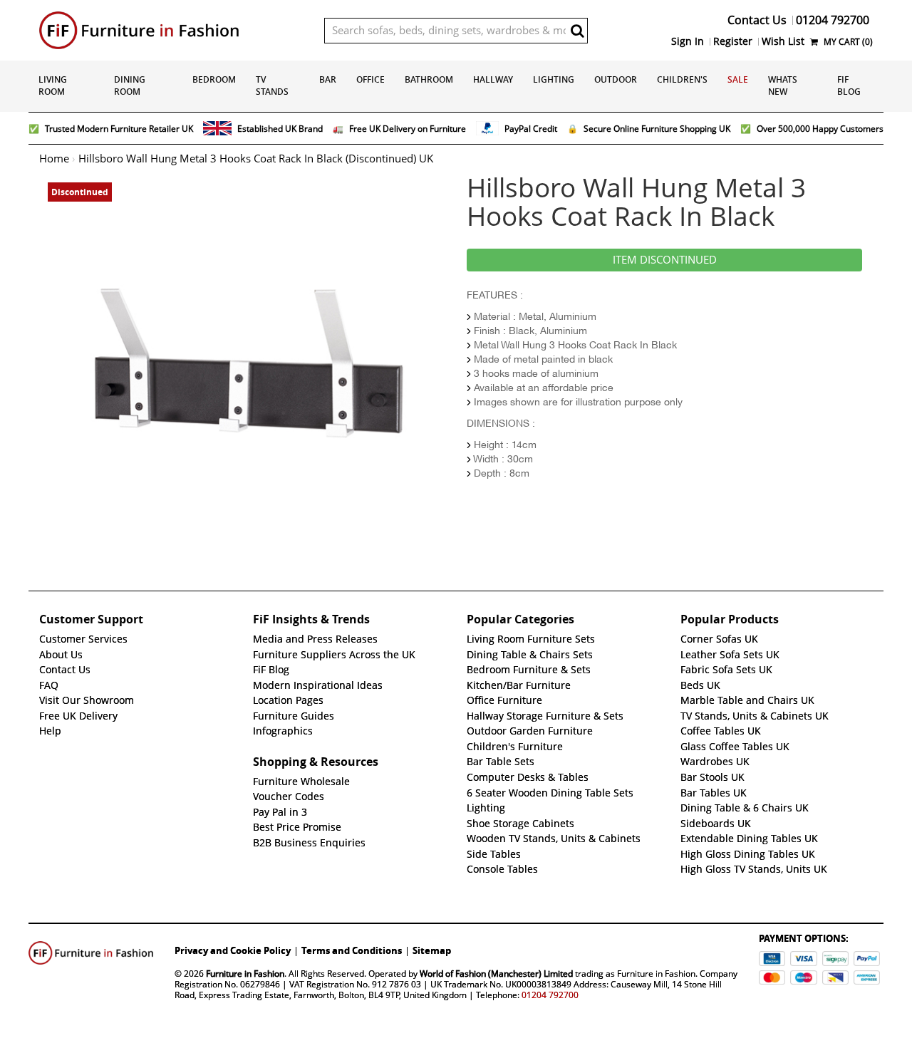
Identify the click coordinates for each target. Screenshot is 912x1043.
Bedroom (214, 79)
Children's (682, 79)
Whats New (782, 85)
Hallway (493, 79)
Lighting (553, 79)
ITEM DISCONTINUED (665, 260)
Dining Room (129, 85)
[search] (577, 30)
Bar (327, 79)
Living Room (52, 85)
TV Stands (272, 85)
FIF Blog (849, 85)
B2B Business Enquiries (309, 843)
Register (732, 41)
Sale (737, 79)
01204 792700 (550, 995)
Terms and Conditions (351, 950)
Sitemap (432, 950)
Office (370, 79)
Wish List (783, 41)
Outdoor (615, 79)
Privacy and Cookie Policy (233, 950)
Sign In (687, 41)
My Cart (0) (847, 41)
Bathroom (429, 79)
